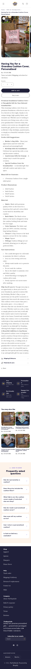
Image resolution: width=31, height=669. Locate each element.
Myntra (17, 657)
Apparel (6, 552)
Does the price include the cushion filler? (13, 489)
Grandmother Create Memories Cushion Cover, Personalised (7, 428)
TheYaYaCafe (14, 663)
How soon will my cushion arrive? (13, 517)
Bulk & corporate (9, 603)
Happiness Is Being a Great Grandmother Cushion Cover (22, 450)
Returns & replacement (11, 581)
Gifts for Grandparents (13, 9)
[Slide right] (19, 60)
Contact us (7, 586)
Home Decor (7, 564)
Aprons (5, 556)
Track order (7, 573)
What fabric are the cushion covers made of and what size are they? (14, 499)
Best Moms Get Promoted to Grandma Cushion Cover (22, 428)
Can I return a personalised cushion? (14, 526)
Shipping (15, 75)
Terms (5, 611)
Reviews (6, 615)
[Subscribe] (24, 639)
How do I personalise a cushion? (12, 481)
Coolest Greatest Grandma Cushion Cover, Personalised (8, 450)
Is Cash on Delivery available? (10, 535)
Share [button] (4, 368)
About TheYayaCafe (10, 599)
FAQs (5, 590)
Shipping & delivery (10, 577)
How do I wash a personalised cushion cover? (14, 509)
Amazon (7, 657)
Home (3, 9)
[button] (3, 4)
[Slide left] (12, 60)
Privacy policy (8, 607)
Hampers (6, 560)
